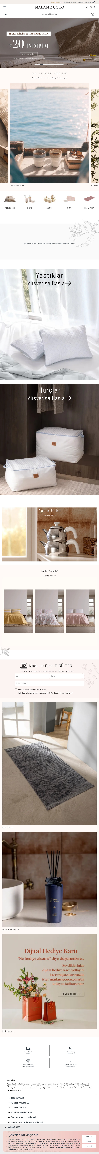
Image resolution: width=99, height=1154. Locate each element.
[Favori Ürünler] (91, 7)
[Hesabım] (86, 7)
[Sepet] (95, 7)
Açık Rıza (21, 693)
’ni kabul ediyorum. (32, 689)
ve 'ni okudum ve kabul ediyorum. (45, 693)
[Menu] (4, 7)
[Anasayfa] (49, 7)
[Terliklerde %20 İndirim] (49, 43)
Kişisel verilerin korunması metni (39, 693)
